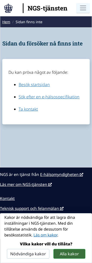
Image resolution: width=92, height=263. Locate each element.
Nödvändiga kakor (28, 254)
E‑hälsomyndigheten (60, 174)
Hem (6, 21)
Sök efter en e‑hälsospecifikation (49, 97)
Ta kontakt (28, 109)
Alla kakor (69, 254)
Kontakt (7, 198)
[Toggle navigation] (83, 8)
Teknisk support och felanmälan (30, 208)
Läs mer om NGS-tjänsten (24, 184)
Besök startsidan (34, 84)
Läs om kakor (45, 235)
